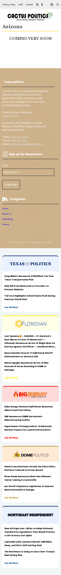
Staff (20, 4)
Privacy (5, 224)
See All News (11, 307)
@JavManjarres (10, 115)
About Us (6, 213)
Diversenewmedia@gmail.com (25, 144)
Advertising (7, 219)
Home (5, 208)
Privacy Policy (8, 4)
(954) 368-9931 (19, 140)
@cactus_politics (20, 137)
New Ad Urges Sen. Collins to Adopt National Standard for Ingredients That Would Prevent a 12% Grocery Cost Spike (29, 532)
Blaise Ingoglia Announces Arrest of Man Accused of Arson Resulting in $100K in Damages (26, 366)
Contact (29, 4)
